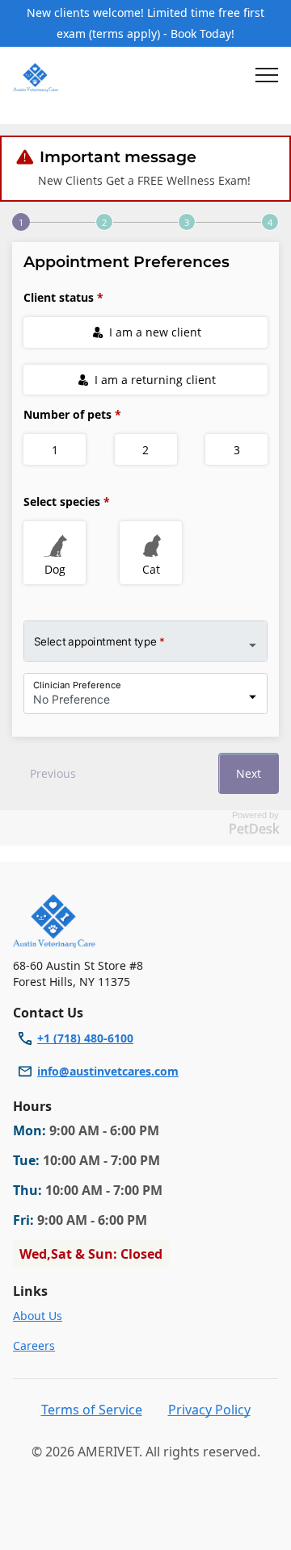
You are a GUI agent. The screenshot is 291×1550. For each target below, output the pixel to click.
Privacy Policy (209, 1410)
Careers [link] (34, 1345)
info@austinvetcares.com (108, 1071)
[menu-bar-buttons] (266, 77)
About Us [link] (37, 1315)
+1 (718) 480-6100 (85, 1038)
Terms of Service (91, 1410)
